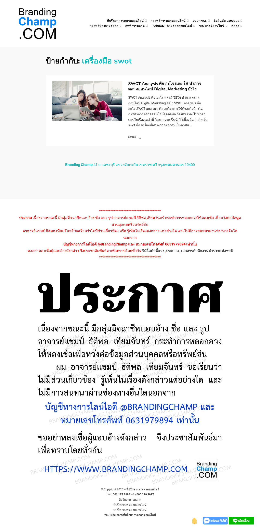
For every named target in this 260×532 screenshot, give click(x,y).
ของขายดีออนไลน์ (211, 25)
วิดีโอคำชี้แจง (153, 251)
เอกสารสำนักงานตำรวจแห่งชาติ (207, 251)
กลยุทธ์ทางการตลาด (104, 25)
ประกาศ (172, 251)
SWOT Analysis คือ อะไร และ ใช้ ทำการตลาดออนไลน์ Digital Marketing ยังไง (164, 86)
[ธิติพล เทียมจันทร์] (194, 520)
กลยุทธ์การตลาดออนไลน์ (168, 20)
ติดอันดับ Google (226, 20)
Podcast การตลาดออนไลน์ (172, 25)
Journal (200, 20)
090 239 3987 (145, 494)
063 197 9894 (121, 494)
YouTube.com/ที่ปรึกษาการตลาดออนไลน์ (130, 515)
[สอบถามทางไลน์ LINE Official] (241, 520)
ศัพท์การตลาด (135, 25)
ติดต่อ (235, 25)
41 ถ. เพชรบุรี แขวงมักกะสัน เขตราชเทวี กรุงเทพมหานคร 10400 (130, 164)
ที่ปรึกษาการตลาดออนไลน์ (125, 20)
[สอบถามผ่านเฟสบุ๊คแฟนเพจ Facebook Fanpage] (216, 520)
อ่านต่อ (132, 136)
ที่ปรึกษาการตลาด (130, 499)
